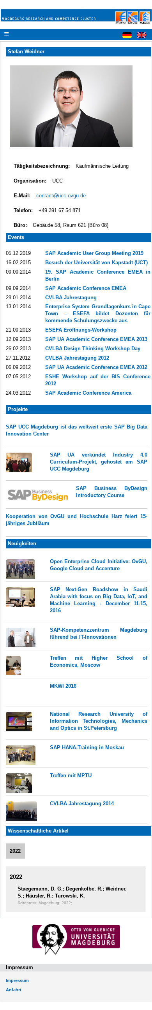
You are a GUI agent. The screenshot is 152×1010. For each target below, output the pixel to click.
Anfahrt (13, 989)
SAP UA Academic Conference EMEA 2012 (96, 367)
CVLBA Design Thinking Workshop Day (92, 348)
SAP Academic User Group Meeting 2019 (94, 253)
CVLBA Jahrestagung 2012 (77, 358)
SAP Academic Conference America (88, 393)
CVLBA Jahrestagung (71, 297)
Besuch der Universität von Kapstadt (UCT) (96, 262)
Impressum (17, 980)
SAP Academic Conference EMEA (85, 288)
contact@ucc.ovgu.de (61, 195)
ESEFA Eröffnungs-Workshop (81, 330)
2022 (15, 851)
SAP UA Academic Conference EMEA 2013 (96, 339)
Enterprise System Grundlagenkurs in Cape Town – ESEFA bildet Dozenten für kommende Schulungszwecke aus (97, 313)
